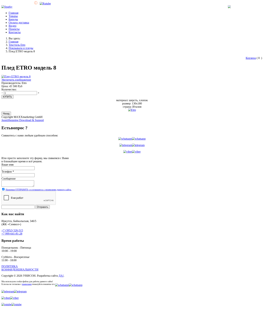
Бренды (13, 19)
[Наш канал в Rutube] (45, 3)
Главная (13, 12)
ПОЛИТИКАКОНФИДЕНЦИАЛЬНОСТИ (19, 268)
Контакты (15, 32)
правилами (27, 284)
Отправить (42, 207)
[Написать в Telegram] (132, 145)
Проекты (14, 29)
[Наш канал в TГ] (36, 3)
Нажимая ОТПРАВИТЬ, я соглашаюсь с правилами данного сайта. (38, 189)
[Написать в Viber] (132, 151)
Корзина (251, 57)
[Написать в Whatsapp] (132, 138)
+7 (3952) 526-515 (249, 6)
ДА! (61, 275)
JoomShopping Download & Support (22, 120)
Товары (13, 16)
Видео (12, 25)
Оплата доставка (19, 22)
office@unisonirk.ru (19, 3)
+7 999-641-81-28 (11, 233)
